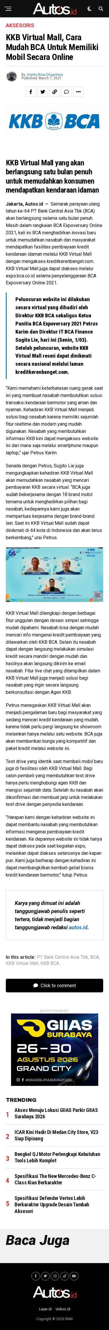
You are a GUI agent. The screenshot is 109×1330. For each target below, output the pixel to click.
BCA (94, 957)
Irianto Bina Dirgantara (45, 75)
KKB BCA (49, 963)
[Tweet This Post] (42, 92)
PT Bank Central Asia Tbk (62, 957)
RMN (69, 1319)
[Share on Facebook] (31, 92)
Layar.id (45, 1309)
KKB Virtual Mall (22, 963)
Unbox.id (63, 1309)
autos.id (78, 927)
